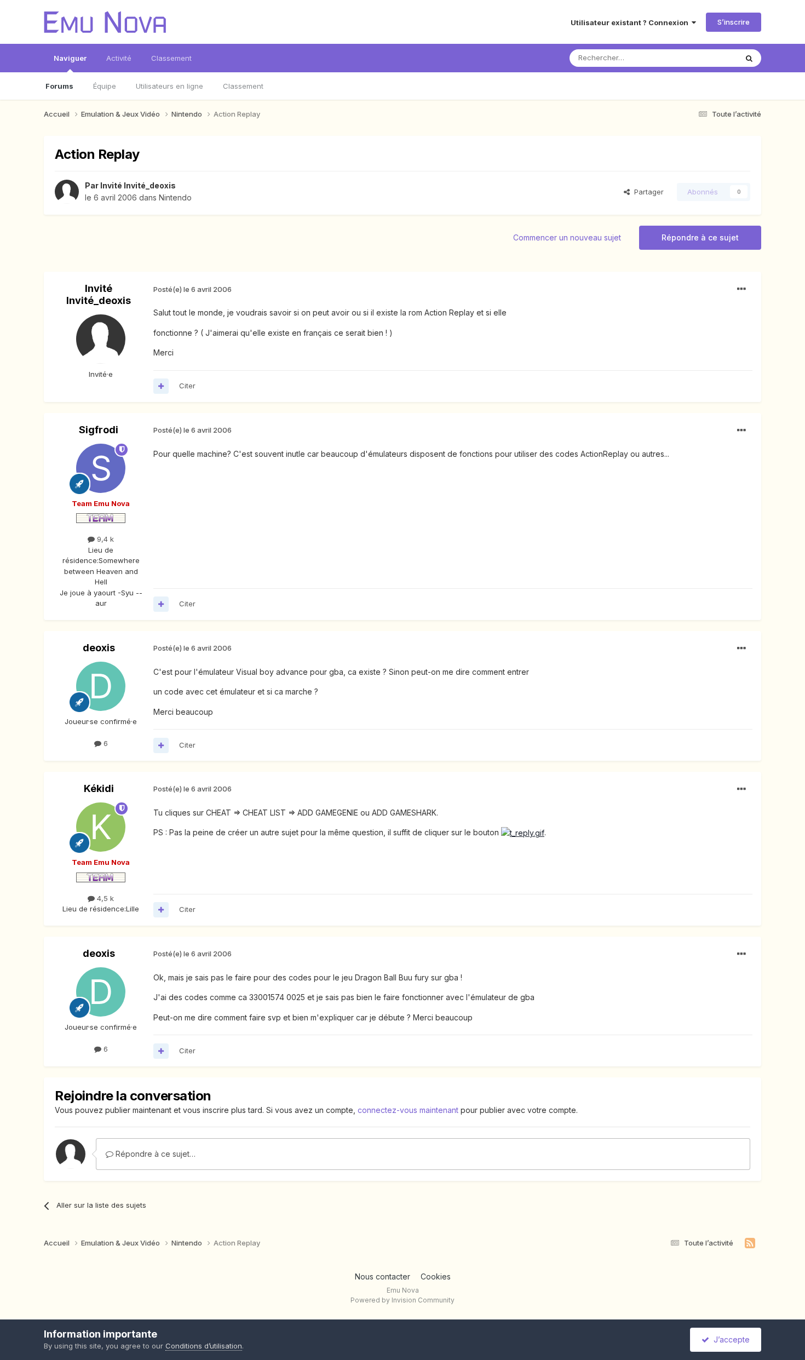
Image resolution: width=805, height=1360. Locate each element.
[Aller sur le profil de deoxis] (100, 686)
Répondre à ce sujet (700, 237)
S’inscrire (733, 22)
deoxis (99, 647)
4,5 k (104, 898)
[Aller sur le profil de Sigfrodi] (100, 468)
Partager (647, 191)
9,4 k (104, 539)
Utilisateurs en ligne (169, 86)
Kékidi (99, 788)
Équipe (104, 86)
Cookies (436, 1276)
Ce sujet (708, 58)
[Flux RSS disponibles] (750, 1243)
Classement (243, 86)
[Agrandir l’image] (522, 832)
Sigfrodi (98, 429)
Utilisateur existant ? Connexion (631, 22)
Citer (187, 385)
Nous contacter (382, 1276)
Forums (59, 86)
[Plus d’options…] (741, 289)
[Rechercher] (749, 58)
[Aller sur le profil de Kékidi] (100, 827)
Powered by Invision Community (402, 1300)
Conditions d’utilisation (203, 1345)
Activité (118, 58)
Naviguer (70, 58)
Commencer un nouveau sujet (567, 237)
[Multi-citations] (161, 386)
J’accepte (729, 1339)
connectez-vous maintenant (408, 1110)
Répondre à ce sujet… (154, 1153)
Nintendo (175, 197)
